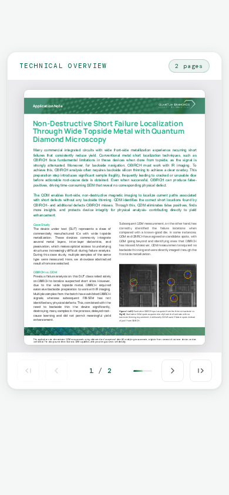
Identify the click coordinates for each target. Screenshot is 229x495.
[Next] (172, 371)
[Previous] (56, 371)
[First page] (28, 371)
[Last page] (201, 371)
